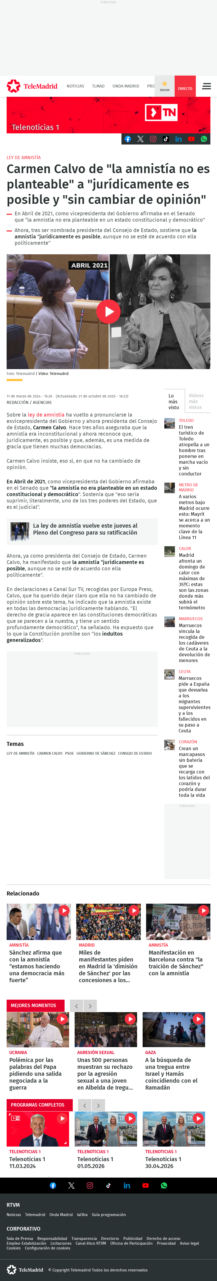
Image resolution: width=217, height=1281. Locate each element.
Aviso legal (189, 1243)
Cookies (14, 1248)
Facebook (127, 139)
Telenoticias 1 (25, 1151)
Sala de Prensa (20, 1239)
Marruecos (191, 619)
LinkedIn (178, 139)
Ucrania (18, 1052)
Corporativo (23, 1229)
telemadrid (25, 1270)
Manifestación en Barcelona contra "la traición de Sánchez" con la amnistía (178, 922)
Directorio (110, 1239)
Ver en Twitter (71, 1186)
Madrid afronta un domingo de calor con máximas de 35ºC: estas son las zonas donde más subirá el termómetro (169, 551)
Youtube (191, 139)
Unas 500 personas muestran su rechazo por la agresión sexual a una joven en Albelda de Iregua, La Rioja (106, 1029)
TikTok (166, 139)
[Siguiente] (90, 1006)
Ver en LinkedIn (127, 1185)
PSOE (69, 753)
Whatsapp (204, 139)
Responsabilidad (52, 1239)
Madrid (87, 945)
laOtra (82, 1215)
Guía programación (109, 1215)
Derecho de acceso (163, 1239)
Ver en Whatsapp (164, 1185)
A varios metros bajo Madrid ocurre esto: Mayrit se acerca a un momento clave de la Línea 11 (169, 488)
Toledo (186, 420)
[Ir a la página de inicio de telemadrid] (32, 86)
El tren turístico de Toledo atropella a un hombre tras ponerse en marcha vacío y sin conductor (169, 423)
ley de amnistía (24, 157)
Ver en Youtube (145, 1185)
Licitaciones (61, 1243)
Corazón (188, 742)
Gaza (150, 1052)
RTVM (13, 1205)
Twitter (140, 139)
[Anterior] (76, 1006)
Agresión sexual (96, 1052)
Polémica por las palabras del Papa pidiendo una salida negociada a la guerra (38, 1029)
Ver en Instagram (90, 1185)
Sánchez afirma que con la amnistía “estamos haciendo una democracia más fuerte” (39, 922)
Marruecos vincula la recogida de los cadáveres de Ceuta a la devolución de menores (169, 622)
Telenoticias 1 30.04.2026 (174, 1129)
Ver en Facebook (53, 1186)
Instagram (153, 139)
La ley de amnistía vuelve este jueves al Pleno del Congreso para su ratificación (20, 531)
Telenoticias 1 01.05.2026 (106, 1129)
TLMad (98, 86)
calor (185, 548)
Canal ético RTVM (91, 1243)
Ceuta (185, 672)
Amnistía (19, 945)
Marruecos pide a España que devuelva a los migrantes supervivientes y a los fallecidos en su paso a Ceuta (169, 674)
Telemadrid (35, 1215)
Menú (206, 86)
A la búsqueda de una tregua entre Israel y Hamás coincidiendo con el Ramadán (174, 1029)
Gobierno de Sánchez (95, 753)
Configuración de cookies (47, 1248)
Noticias (75, 86)
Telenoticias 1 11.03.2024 (38, 1129)
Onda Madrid (125, 86)
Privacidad (166, 1243)
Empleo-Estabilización (26, 1243)
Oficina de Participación (131, 1243)
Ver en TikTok (108, 1186)
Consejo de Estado (135, 753)
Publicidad (132, 1239)
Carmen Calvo (49, 753)
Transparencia (84, 1239)
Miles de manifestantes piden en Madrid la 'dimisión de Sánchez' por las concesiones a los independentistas (108, 922)
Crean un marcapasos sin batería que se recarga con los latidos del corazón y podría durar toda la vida (169, 745)
